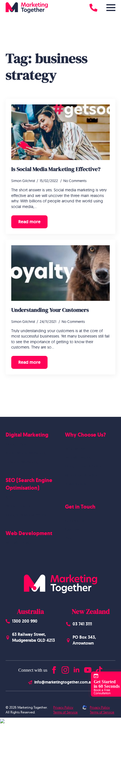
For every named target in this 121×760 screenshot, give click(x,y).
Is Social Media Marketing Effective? (55, 169)
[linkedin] (76, 668)
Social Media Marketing (26, 452)
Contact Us (74, 520)
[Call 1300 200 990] (93, 8)
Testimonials (75, 484)
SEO (9, 497)
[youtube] (88, 668)
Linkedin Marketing (22, 462)
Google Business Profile (26, 515)
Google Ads (16, 444)
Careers (72, 529)
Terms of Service (65, 712)
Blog (69, 538)
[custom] (99, 668)
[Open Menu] (110, 7)
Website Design (19, 542)
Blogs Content (18, 506)
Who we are (76, 448)
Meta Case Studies (81, 475)
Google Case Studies (83, 466)
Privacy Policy (63, 707)
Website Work (78, 457)
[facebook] (54, 668)
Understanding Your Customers (50, 309)
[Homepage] (27, 7)
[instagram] (65, 668)
